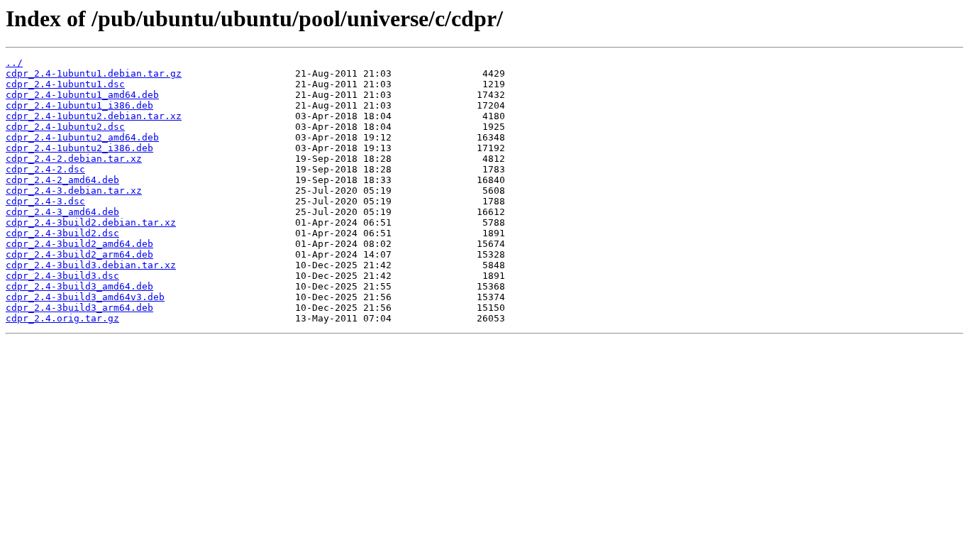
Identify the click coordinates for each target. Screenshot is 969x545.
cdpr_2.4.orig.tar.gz (62, 318)
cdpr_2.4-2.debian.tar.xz (74, 158)
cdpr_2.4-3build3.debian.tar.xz (91, 265)
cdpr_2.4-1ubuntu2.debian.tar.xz (94, 116)
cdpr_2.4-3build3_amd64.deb (79, 286)
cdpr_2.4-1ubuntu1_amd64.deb (82, 94)
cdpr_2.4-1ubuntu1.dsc (65, 84)
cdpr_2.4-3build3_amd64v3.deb (85, 297)
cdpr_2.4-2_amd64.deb (62, 180)
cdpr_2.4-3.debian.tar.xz (74, 190)
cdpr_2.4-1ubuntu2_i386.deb (79, 148)
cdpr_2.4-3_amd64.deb (62, 212)
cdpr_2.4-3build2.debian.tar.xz (91, 222)
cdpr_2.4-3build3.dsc (62, 275)
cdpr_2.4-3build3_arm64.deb (79, 307)
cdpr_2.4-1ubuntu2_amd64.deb (82, 137)
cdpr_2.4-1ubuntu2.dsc (65, 126)
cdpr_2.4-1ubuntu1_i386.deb (79, 105)
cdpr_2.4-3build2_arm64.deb (79, 254)
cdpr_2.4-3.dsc (45, 201)
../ (14, 62)
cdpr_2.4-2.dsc (45, 169)
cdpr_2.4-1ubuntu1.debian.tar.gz (94, 73)
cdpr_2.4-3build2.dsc (62, 233)
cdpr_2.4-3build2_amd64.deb (79, 243)
